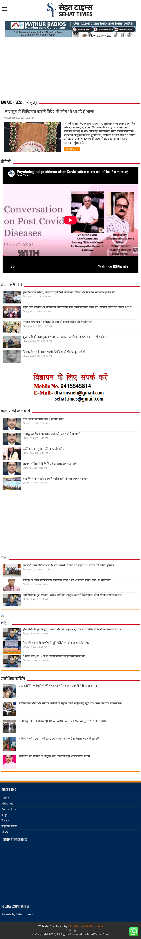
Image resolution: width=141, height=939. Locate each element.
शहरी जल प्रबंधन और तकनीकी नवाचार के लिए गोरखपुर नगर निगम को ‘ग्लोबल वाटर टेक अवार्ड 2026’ (77, 307)
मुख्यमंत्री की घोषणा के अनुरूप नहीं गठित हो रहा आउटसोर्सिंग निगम (54, 756)
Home (5, 798)
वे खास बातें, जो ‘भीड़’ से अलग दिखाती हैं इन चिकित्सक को (54, 656)
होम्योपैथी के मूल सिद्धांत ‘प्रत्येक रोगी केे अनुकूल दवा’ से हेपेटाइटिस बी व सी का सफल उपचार (72, 595)
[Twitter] (70, 930)
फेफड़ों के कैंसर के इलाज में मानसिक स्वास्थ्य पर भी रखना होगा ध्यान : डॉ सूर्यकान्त (67, 580)
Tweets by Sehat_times (17, 914)
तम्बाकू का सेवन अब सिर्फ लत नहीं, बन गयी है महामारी (51, 434)
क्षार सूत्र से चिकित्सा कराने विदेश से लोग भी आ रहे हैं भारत (49, 111)
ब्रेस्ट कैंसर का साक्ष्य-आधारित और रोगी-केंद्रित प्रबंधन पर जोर (55, 478)
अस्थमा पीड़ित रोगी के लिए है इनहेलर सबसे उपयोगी (50, 463)
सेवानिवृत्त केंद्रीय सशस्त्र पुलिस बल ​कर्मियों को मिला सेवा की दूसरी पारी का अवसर (62, 721)
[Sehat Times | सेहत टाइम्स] (70, 9)
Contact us (8, 809)
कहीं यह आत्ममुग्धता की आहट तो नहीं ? (43, 449)
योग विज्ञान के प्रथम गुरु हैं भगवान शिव (43, 419)
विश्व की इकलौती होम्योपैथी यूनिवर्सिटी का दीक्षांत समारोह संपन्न (56, 642)
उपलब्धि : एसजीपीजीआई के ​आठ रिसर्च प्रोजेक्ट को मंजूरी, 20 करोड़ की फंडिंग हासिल (68, 565)
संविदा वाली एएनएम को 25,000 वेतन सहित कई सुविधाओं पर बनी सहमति (59, 738)
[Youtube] (75, 930)
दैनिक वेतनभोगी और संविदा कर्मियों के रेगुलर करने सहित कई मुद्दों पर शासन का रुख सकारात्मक (70, 703)
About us (7, 803)
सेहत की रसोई (9, 826)
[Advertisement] (70, 65)
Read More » (72, 149)
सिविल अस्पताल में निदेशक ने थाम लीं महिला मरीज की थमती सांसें (57, 322)
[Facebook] (66, 930)
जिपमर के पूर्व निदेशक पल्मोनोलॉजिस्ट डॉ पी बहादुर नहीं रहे (54, 352)
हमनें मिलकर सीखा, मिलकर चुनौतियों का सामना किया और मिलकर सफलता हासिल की (69, 292)
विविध (4, 832)
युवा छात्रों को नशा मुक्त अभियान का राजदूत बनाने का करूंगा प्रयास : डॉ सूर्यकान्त (65, 337)
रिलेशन (5, 820)
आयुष (4, 815)
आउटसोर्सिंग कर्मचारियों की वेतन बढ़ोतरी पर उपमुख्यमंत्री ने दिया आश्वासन (58, 685)
